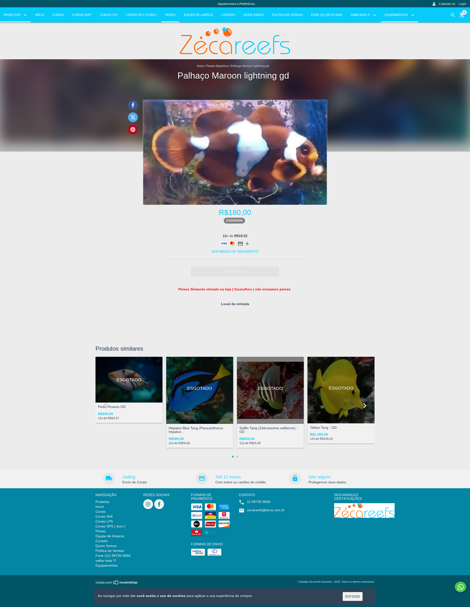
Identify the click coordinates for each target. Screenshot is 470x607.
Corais (58, 15)
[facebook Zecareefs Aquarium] (159, 504)
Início (39, 15)
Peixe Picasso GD (112, 407)
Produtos (12, 15)
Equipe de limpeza (198, 15)
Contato (228, 15)
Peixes (170, 15)
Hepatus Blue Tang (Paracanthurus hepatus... (196, 430)
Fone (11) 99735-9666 (326, 15)
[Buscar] (453, 15)
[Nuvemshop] (116, 584)
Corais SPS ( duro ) (141, 15)
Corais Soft (82, 15)
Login (462, 4)
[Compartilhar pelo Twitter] (133, 117)
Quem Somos (253, 15)
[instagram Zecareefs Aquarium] (148, 504)
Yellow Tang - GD (323, 427)
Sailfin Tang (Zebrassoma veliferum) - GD (268, 430)
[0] (462, 17)
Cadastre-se (447, 4)
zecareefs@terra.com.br (266, 510)
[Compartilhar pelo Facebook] (133, 105)
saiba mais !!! (360, 15)
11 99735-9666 (258, 502)
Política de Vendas (287, 15)
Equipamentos (397, 15)
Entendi (352, 596)
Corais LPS (109, 15)
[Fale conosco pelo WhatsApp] (460, 587)
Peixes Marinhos (217, 66)
